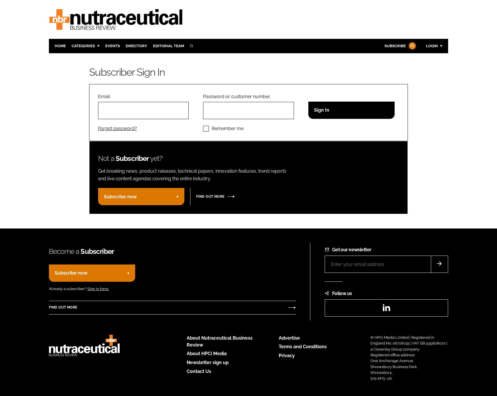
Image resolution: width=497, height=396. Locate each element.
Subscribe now (120, 196)
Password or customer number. (236, 96)
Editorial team (168, 46)
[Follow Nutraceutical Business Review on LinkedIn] (386, 309)
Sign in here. (98, 289)
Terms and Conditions (303, 346)
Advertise (289, 338)
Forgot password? (117, 128)
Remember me (228, 128)
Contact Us (199, 371)
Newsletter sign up (208, 362)
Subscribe (395, 46)
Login (432, 46)
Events (112, 46)
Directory (136, 46)
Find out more (210, 197)
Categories (83, 46)
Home (60, 46)
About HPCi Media (207, 353)
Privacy (287, 355)
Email (104, 96)
